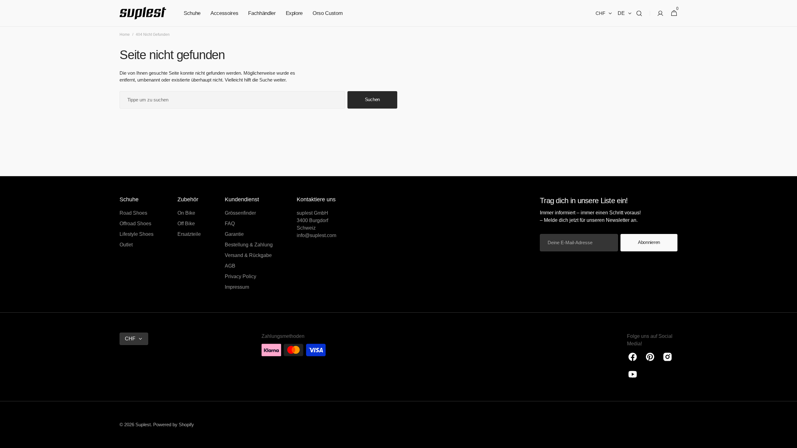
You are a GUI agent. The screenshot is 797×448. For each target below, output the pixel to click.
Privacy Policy (240, 276)
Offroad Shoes (135, 223)
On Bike (186, 213)
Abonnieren (649, 242)
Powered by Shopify (173, 424)
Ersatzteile (189, 234)
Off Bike (186, 223)
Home (125, 34)
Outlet (126, 244)
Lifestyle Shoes (136, 234)
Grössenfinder (240, 213)
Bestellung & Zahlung (249, 244)
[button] (639, 13)
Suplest (143, 424)
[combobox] (232, 100)
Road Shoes (133, 213)
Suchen (372, 99)
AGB (230, 265)
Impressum (237, 287)
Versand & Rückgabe (248, 255)
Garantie (234, 234)
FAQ (230, 223)
